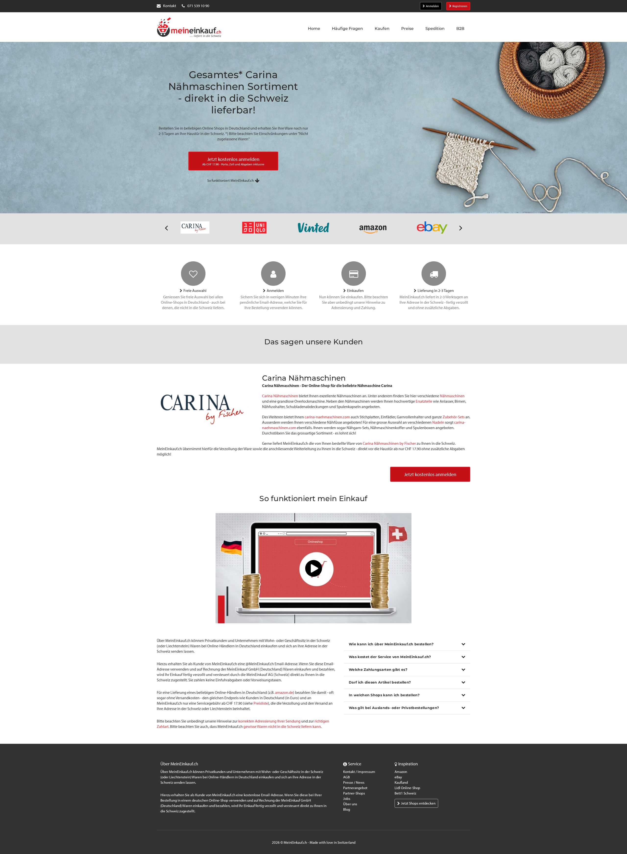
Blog (346, 809)
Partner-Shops (354, 793)
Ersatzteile (424, 401)
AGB (346, 777)
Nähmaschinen (452, 396)
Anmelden (432, 6)
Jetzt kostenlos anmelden (430, 474)
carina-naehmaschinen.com (327, 417)
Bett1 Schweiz (405, 793)
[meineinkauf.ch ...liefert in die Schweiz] (189, 28)
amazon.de (284, 692)
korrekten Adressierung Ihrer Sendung (269, 721)
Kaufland (401, 782)
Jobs (346, 798)
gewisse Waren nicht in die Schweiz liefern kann (282, 726)
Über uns (350, 804)
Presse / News (353, 782)
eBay (398, 777)
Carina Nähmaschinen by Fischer (389, 443)
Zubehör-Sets (454, 417)
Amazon (401, 772)
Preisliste (260, 703)
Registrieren (459, 6)
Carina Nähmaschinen (280, 396)
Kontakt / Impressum (359, 772)
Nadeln (438, 422)
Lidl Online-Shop (407, 788)
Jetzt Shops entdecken (418, 803)
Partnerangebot (355, 788)
